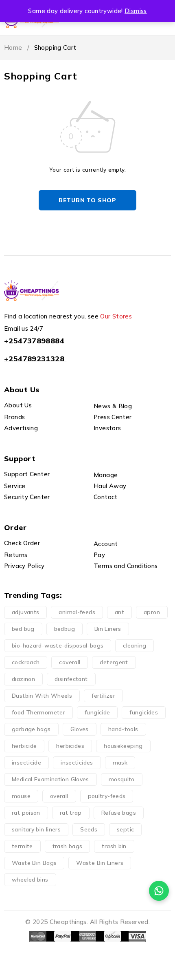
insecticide (26, 762)
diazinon (23, 679)
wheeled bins (30, 879)
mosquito (122, 779)
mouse (21, 796)
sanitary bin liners (36, 829)
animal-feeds (77, 612)
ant (119, 612)
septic (125, 829)
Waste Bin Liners (99, 863)
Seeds (88, 829)
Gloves (79, 729)
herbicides (70, 745)
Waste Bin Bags (34, 863)
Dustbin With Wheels (42, 695)
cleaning (134, 645)
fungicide (97, 712)
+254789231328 (34, 358)
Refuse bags (118, 812)
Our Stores (116, 316)
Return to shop (87, 200)
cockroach (25, 662)
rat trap (71, 812)
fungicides (143, 712)
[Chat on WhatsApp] (159, 891)
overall (59, 796)
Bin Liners (107, 628)
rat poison (26, 812)
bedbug (64, 628)
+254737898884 (34, 340)
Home (13, 47)
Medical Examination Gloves (50, 779)
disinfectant (71, 679)
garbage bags (31, 729)
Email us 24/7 (23, 328)
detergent (114, 662)
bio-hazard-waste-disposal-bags (57, 645)
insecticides (77, 762)
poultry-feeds (107, 796)
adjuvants (25, 612)
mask (120, 762)
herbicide (24, 745)
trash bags (67, 846)
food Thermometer (38, 712)
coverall (69, 662)
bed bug (23, 628)
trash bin (114, 846)
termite (22, 846)
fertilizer (103, 695)
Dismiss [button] (136, 11)
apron (152, 612)
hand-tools (123, 729)
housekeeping (123, 745)
